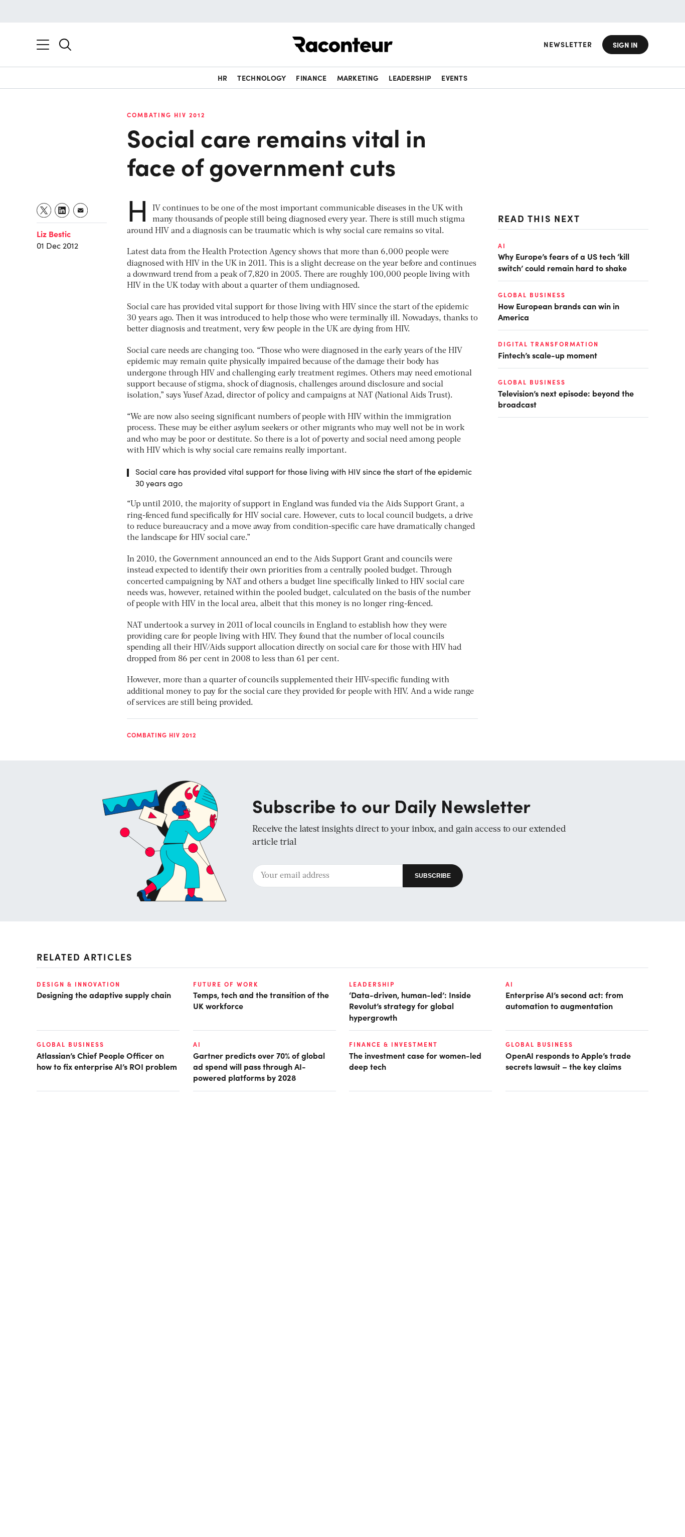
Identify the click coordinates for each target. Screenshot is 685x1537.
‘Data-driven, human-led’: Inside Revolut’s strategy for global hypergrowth (410, 1006)
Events (454, 78)
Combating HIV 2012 (166, 115)
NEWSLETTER (568, 44)
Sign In (625, 45)
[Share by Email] (81, 210)
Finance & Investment (393, 1044)
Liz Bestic (54, 233)
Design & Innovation (78, 984)
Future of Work (225, 984)
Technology (261, 78)
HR (223, 78)
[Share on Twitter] (44, 210)
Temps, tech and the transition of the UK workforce (261, 1000)
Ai (502, 246)
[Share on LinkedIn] (62, 210)
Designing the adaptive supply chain (104, 994)
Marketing (358, 78)
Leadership (410, 78)
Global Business (532, 295)
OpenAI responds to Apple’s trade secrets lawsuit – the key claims (568, 1061)
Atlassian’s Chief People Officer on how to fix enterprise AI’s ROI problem (107, 1061)
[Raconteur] (342, 44)
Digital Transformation (548, 344)
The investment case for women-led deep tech (415, 1061)
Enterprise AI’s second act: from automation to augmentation (564, 1000)
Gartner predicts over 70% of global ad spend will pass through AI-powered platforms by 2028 (259, 1066)
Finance (311, 78)
